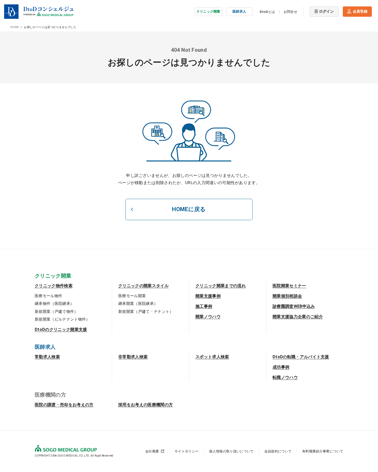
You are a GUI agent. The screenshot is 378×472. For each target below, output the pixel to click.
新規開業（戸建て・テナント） (145, 311)
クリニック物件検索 (54, 285)
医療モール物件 (48, 296)
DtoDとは (267, 12)
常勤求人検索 (47, 356)
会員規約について (278, 451)
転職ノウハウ (285, 377)
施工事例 (203, 306)
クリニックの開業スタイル (143, 285)
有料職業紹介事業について (322, 451)
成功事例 (281, 367)
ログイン (326, 11)
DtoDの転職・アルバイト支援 (301, 356)
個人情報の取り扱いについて (231, 451)
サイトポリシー (187, 451)
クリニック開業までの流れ (220, 285)
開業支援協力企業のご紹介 (298, 316)
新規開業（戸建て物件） (56, 311)
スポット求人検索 (212, 356)
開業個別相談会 (287, 296)
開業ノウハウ (208, 316)
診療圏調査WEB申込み (294, 306)
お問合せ (290, 12)
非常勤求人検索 (133, 356)
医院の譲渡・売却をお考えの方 (64, 404)
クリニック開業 (208, 11)
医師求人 (239, 11)
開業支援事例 (208, 296)
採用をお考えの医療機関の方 (145, 404)
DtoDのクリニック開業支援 (61, 329)
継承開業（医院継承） (138, 303)
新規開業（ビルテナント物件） (62, 319)
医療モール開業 (132, 296)
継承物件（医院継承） (54, 303)
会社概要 (152, 451)
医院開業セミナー (289, 285)
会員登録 (360, 11)
